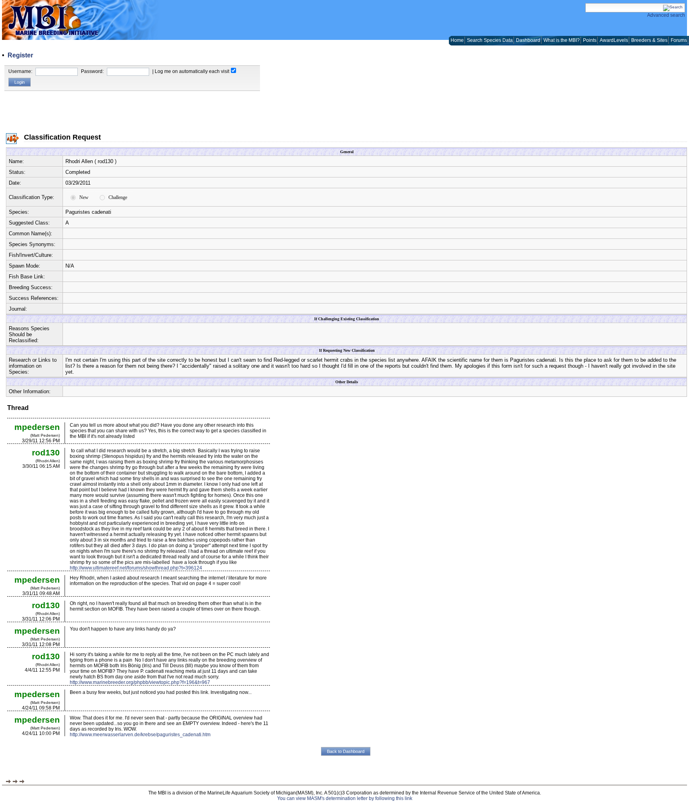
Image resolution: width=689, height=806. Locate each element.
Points (589, 40)
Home (457, 40)
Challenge (117, 197)
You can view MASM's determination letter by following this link (344, 798)
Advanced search (666, 15)
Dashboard (528, 40)
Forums (679, 40)
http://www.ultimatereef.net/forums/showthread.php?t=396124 (136, 568)
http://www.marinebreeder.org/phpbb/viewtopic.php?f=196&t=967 (140, 682)
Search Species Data (490, 40)
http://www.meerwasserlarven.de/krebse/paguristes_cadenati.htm (140, 734)
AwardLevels (614, 40)
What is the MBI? (561, 40)
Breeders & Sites (649, 40)
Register (20, 55)
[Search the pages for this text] (673, 7)
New (84, 197)
